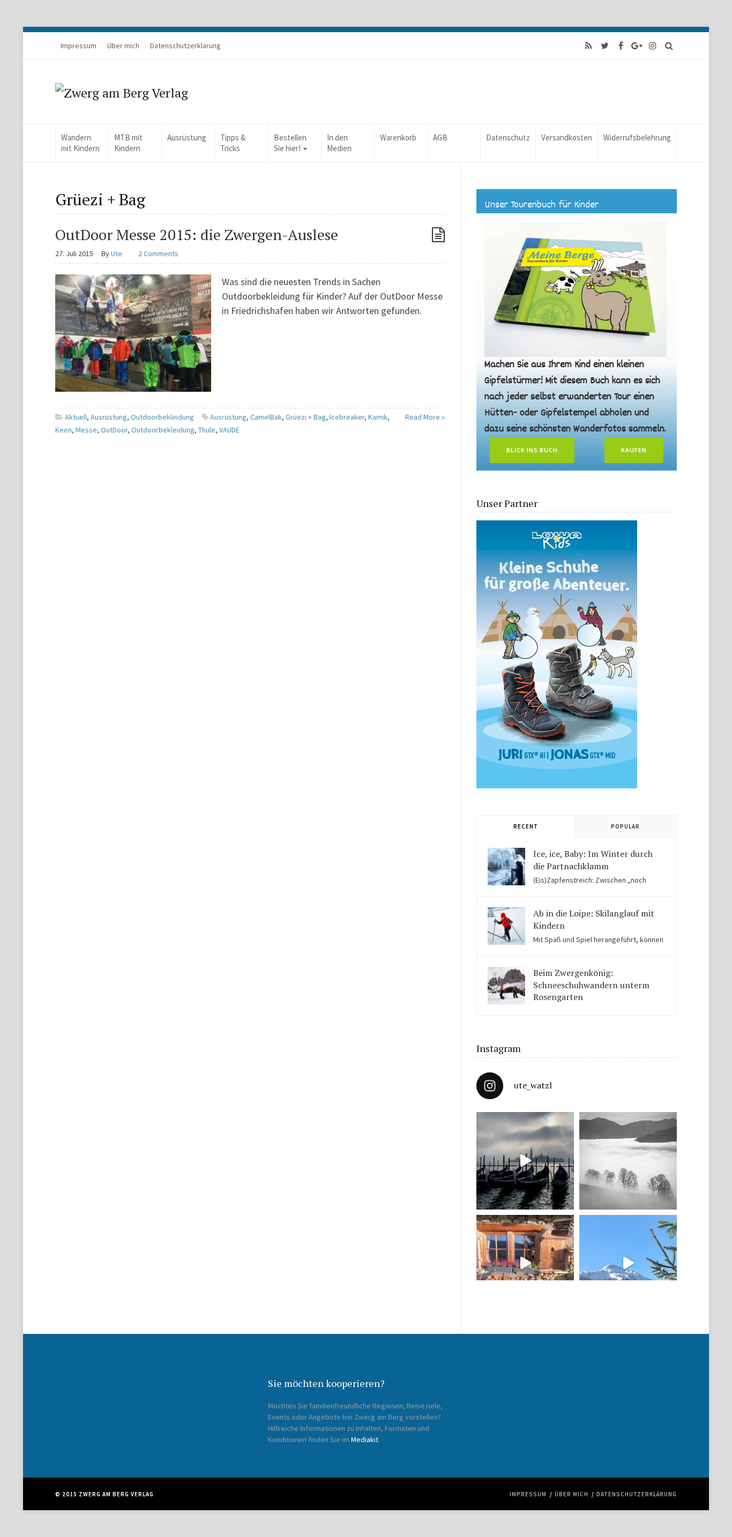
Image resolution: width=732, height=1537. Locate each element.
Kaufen (634, 450)
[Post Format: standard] (438, 234)
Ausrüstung (186, 137)
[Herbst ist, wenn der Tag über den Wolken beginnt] (525, 1263)
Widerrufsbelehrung (637, 137)
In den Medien (339, 142)
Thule (206, 430)
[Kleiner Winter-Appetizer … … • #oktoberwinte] (628, 1263)
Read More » (425, 417)
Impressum (78, 45)
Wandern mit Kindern (80, 142)
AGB (440, 137)
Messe (86, 430)
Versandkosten (566, 137)
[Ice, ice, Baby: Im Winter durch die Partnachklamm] (506, 866)
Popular (625, 826)
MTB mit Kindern (128, 142)
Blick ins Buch (532, 450)
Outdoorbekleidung (162, 417)
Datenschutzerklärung (185, 45)
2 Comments (158, 253)
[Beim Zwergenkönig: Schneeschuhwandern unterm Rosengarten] (506, 985)
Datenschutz (508, 137)
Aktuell (76, 417)
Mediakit (364, 1439)
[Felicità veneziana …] (525, 1161)
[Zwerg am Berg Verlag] (121, 91)
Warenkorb (398, 137)
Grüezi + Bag (306, 417)
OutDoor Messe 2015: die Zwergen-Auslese (196, 234)
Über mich (123, 45)
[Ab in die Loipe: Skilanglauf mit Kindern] (506, 926)
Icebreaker (347, 417)
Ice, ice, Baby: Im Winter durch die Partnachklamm (593, 859)
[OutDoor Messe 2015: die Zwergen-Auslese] (133, 332)
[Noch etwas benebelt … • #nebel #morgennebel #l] (628, 1161)
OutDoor (114, 430)
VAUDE (229, 430)
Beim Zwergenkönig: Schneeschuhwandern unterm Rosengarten (591, 985)
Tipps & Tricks (232, 142)
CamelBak (266, 417)
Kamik (377, 417)
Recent (525, 826)
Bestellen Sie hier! (290, 142)
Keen (63, 430)
